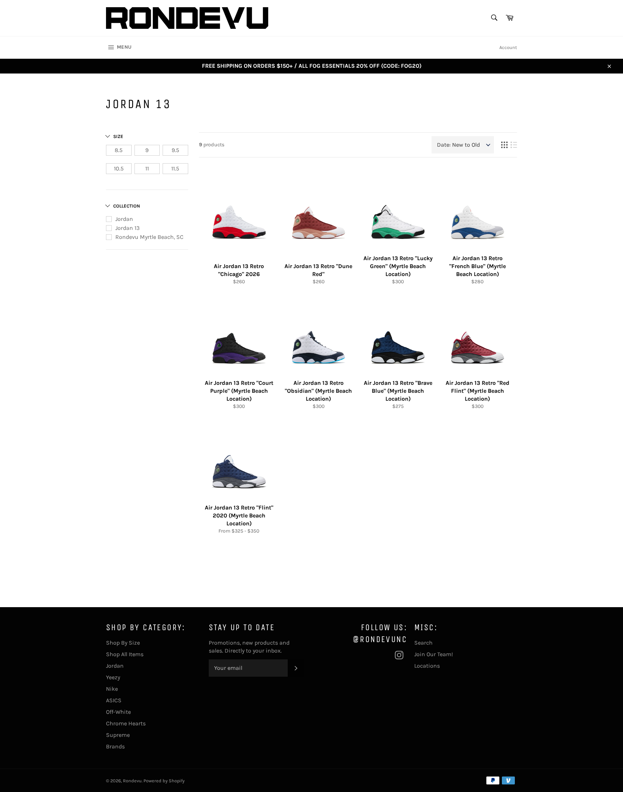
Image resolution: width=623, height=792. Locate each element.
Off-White (118, 711)
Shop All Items (124, 654)
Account (508, 47)
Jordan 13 (127, 227)
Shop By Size (123, 642)
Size (118, 136)
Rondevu (132, 780)
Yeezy (113, 677)
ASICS (113, 700)
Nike (112, 688)
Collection (126, 206)
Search (423, 642)
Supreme (118, 734)
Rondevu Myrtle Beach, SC (149, 236)
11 (147, 168)
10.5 (119, 168)
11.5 (175, 168)
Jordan (124, 218)
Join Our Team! (433, 654)
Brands (115, 746)
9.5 (175, 150)
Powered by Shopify (164, 780)
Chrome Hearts (126, 723)
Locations (427, 665)
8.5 (119, 150)
